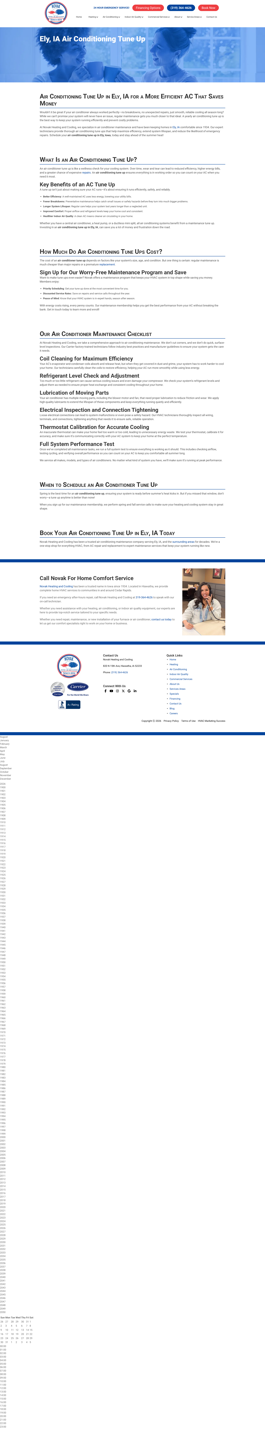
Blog (172, 708)
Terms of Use (188, 720)
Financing (175, 698)
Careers (174, 713)
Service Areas (193, 17)
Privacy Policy (171, 720)
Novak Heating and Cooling (56, 586)
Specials (174, 693)
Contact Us (211, 17)
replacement (107, 264)
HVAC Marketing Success (211, 720)
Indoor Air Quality (133, 17)
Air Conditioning (110, 17)
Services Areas (177, 688)
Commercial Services (158, 17)
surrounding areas (183, 541)
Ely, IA (176, 127)
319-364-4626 (144, 597)
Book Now (208, 8)
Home (79, 17)
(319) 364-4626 (181, 8)
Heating (92, 17)
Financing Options (148, 8)
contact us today (161, 619)
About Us (174, 684)
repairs (86, 172)
